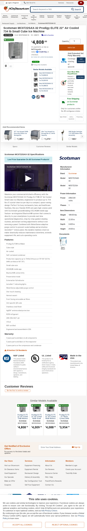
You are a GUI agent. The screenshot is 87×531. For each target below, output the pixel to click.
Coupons (7, 485)
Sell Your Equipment (32, 485)
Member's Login (71, 466)
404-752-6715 (30, 3)
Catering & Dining (42, 16)
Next (82, 137)
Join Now (80, 77)
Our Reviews (49, 469)
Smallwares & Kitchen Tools (68, 17)
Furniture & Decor (59, 16)
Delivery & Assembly (32, 477)
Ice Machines (21, 23)
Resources (70, 3)
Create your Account (73, 469)
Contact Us (49, 485)
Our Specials (9, 477)
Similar (71, 147)
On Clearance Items (77, 17)
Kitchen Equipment (5, 16)
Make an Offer (9, 481)
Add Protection (81, 60)
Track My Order (71, 473)
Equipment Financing (32, 466)
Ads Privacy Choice (49, 511)
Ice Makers (31, 23)
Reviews (43, 147)
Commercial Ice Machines (24, 17)
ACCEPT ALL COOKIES (22, 525)
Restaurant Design (32, 473)
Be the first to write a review (17, 391)
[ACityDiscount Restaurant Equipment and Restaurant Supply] (16, 9)
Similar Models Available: (42, 69)
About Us (48, 466)
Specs (15, 147)
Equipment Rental (31, 469)
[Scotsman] (70, 158)
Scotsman (8, 35)
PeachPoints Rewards (53, 481)
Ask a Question (71, 118)
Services (61, 3)
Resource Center (51, 473)
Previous (5, 137)
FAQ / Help (49, 477)
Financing (79, 117)
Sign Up (77, 447)
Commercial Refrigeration (14, 16)
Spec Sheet (63, 117)
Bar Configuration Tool (33, 481)
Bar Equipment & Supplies (34, 17)
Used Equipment (10, 473)
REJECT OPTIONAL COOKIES (64, 525)
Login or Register (13, 3)
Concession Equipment (50, 16)
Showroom (11, 466)
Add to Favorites (48, 35)
